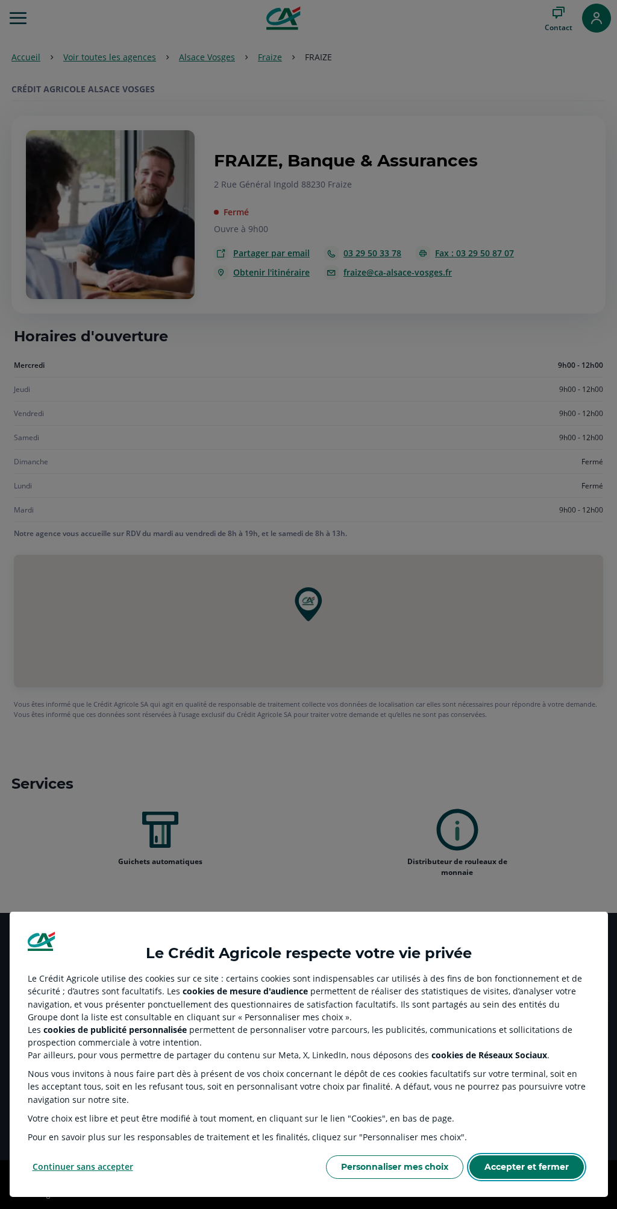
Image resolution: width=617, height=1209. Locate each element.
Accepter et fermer (526, 1166)
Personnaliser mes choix (394, 1166)
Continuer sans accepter (83, 1166)
